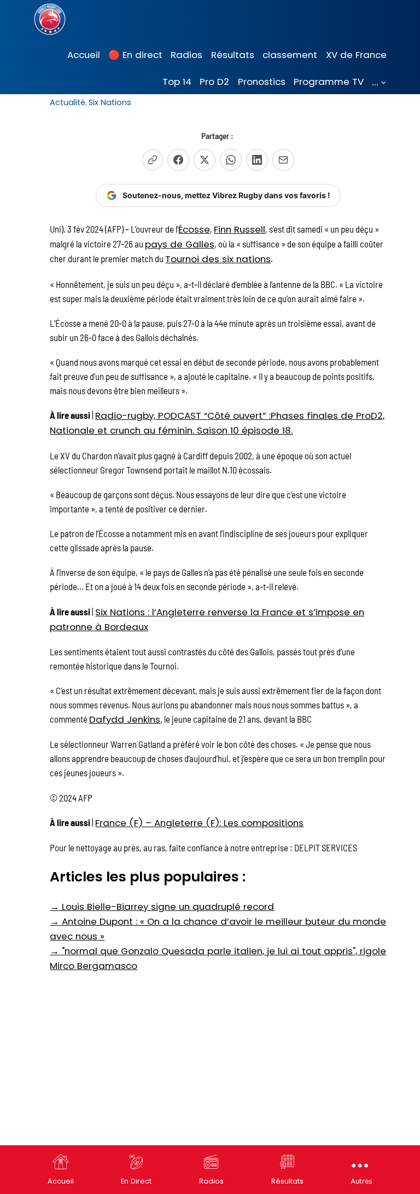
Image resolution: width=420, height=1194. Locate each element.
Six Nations (110, 102)
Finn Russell (239, 229)
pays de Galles (179, 244)
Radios (211, 1181)
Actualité (67, 102)
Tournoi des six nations (218, 259)
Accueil (61, 1181)
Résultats (287, 1181)
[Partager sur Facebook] (178, 160)
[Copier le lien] (152, 159)
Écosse (194, 229)
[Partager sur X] (204, 160)
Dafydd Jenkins (124, 719)
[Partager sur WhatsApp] (231, 160)
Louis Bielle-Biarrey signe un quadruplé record (162, 906)
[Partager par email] (283, 160)
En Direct (136, 1181)
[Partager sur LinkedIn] (257, 160)
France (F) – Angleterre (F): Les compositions (199, 822)
